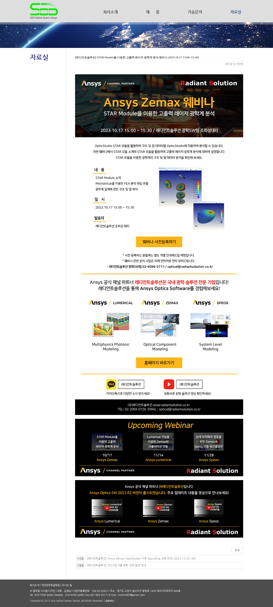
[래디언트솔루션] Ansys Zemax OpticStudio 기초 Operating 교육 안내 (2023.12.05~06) (141, 558)
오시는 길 (67, 585)
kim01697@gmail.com (131, 594)
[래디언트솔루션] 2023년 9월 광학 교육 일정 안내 (116, 565)
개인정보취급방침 (50, 585)
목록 (237, 550)
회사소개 (34, 585)
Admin (109, 600)
